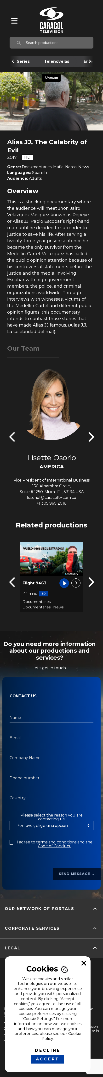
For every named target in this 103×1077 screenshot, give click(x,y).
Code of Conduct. (54, 846)
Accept (47, 1059)
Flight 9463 (34, 583)
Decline (48, 1050)
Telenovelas (56, 61)
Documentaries (37, 601)
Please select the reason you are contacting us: (51, 817)
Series (23, 61)
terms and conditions (56, 842)
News (58, 607)
